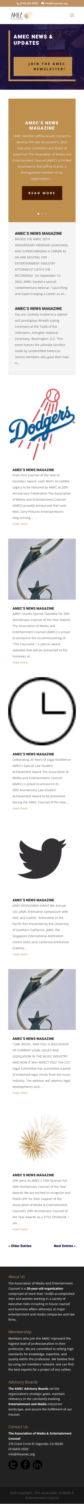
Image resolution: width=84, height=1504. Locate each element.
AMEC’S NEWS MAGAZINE (42, 125)
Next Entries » (65, 1246)
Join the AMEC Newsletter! (47, 66)
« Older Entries (19, 1246)
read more (20, 524)
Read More (42, 193)
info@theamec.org (21, 1454)
